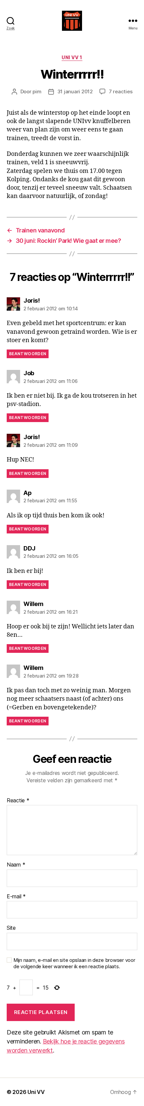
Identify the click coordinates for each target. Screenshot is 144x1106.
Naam (16, 865)
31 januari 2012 (75, 91)
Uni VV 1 (72, 57)
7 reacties (120, 91)
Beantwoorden (27, 353)
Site (11, 928)
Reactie (18, 801)
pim (36, 91)
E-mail (16, 897)
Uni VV (36, 1092)
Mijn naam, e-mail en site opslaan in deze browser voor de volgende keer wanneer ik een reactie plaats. (74, 963)
